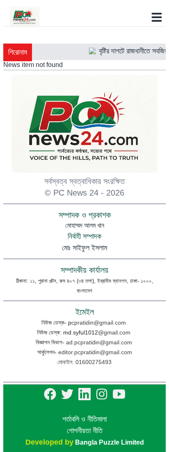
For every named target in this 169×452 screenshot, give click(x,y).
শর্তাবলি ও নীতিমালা (84, 419)
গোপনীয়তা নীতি (85, 431)
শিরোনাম (17, 52)
